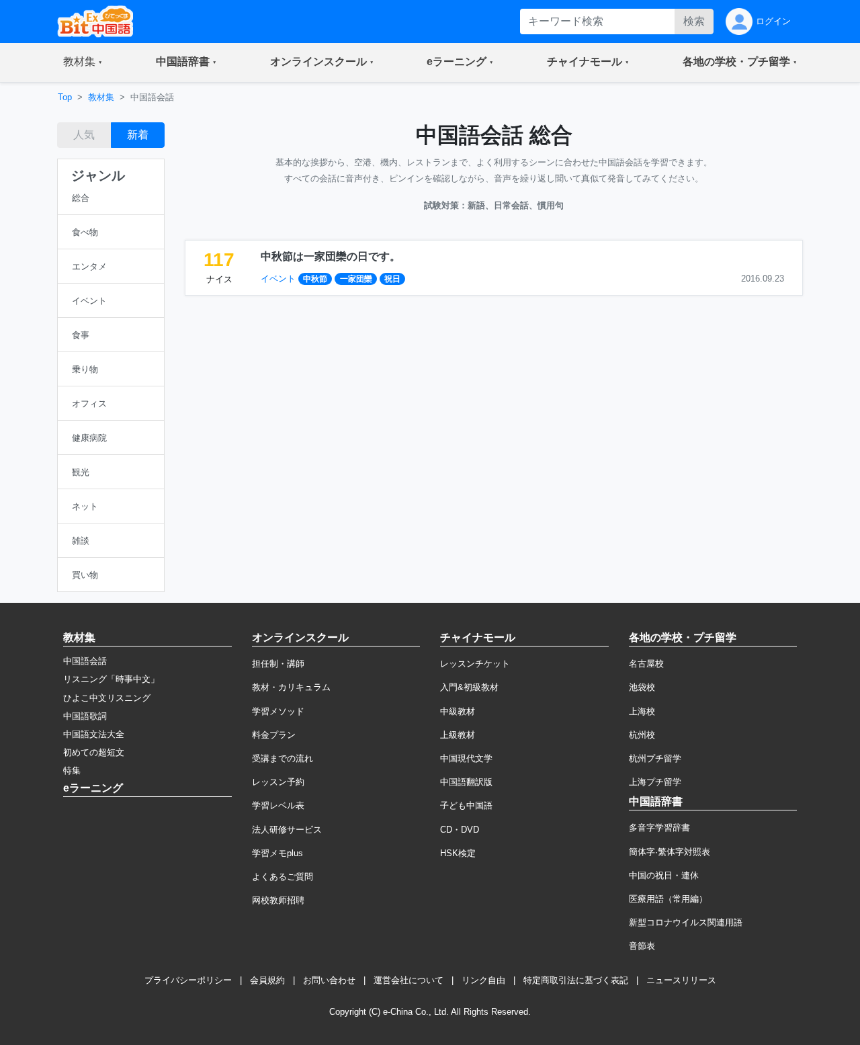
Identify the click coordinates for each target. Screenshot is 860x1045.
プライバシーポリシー (188, 980)
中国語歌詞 (85, 716)
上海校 (642, 711)
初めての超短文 (93, 752)
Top (65, 97)
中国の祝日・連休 (664, 875)
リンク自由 (483, 980)
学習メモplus (277, 853)
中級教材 (457, 711)
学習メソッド (278, 711)
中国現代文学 (466, 758)
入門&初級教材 (469, 687)
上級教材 (457, 735)
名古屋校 (646, 664)
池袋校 (642, 687)
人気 (84, 134)
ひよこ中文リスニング (106, 698)
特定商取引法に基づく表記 (575, 980)
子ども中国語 (466, 805)
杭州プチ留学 (655, 758)
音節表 (642, 946)
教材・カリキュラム (291, 687)
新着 (137, 134)
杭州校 (642, 735)
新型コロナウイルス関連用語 (685, 922)
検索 (694, 21)
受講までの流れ (282, 758)
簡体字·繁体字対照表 (669, 852)
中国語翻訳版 (466, 782)
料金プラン (274, 735)
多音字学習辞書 (659, 828)
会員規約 (267, 980)
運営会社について (408, 980)
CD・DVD (459, 830)
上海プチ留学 (655, 782)
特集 (72, 770)
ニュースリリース (681, 980)
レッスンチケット (475, 664)
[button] (82, 62)
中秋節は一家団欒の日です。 (330, 256)
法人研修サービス (287, 830)
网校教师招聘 (278, 900)
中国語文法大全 (93, 734)
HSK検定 (458, 853)
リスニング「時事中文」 (111, 679)
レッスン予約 (278, 782)
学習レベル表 (278, 805)
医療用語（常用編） (668, 899)
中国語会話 (85, 661)
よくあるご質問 (282, 877)
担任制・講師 (278, 664)
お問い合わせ (329, 980)
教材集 (101, 97)
